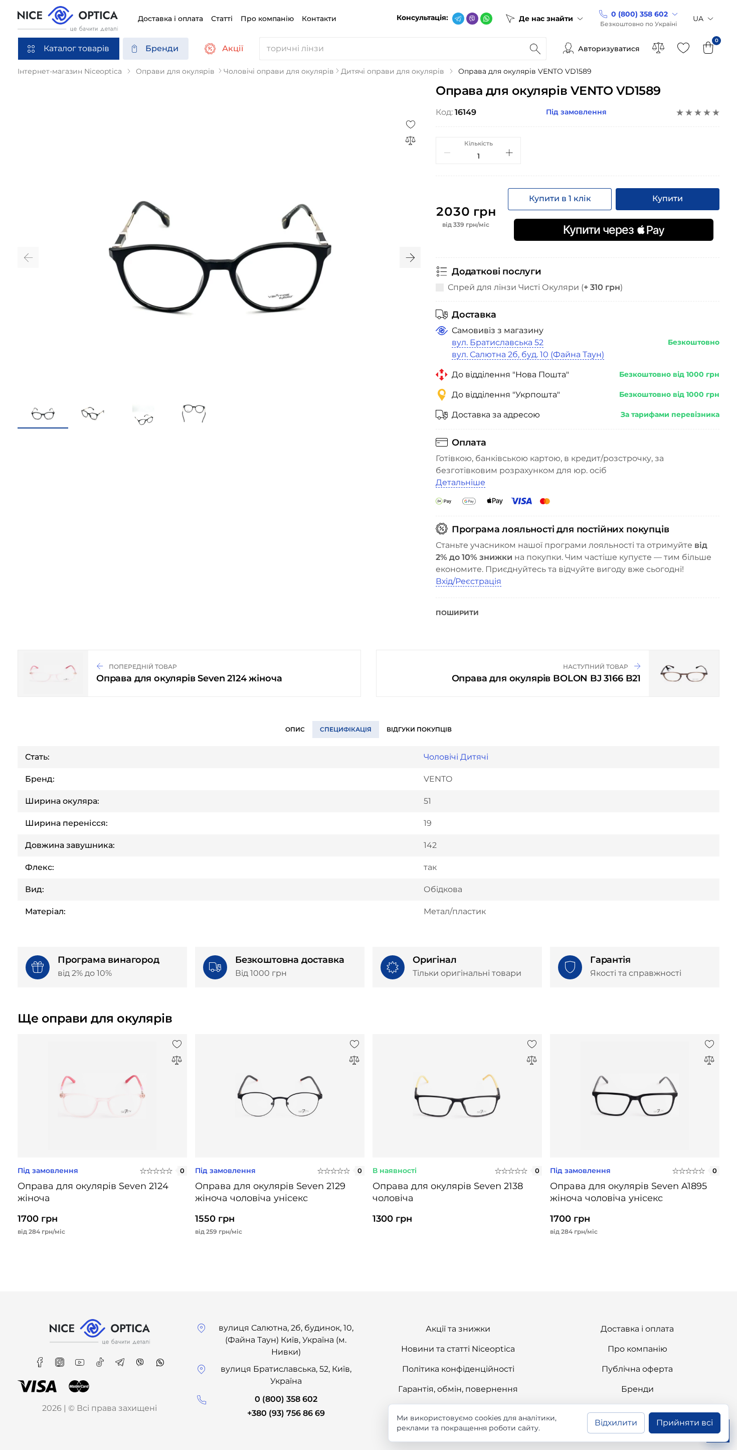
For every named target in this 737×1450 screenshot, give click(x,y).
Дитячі (474, 757)
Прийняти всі (684, 1422)
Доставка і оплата (637, 1329)
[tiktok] (101, 1359)
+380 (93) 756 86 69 (286, 1413)
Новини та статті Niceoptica (458, 1349)
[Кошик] (708, 48)
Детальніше (460, 482)
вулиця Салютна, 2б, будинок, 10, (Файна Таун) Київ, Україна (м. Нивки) (286, 1340)
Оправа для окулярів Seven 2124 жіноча (93, 1192)
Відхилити (616, 1422)
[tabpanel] (102, 1142)
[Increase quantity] (509, 152)
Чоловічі (441, 757)
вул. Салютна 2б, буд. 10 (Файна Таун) (528, 354)
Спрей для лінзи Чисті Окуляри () (535, 287)
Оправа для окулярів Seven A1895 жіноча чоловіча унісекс (628, 1192)
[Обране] (683, 48)
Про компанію (637, 1349)
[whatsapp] (486, 19)
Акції (232, 48)
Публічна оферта (637, 1369)
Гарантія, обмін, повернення (458, 1389)
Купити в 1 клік (560, 198)
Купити (667, 198)
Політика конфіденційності (458, 1369)
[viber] (472, 19)
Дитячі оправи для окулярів (392, 71)
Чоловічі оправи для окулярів (279, 71)
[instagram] (61, 1359)
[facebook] (41, 1359)
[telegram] (458, 19)
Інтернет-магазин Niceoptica (70, 71)
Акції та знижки (458, 1329)
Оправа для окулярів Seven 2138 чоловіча (448, 1192)
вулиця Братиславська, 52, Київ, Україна (286, 1375)
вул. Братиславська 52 (497, 342)
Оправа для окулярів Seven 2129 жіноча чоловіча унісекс (270, 1192)
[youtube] (81, 1359)
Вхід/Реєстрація (468, 581)
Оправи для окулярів (175, 71)
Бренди (161, 48)
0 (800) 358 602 (286, 1399)
